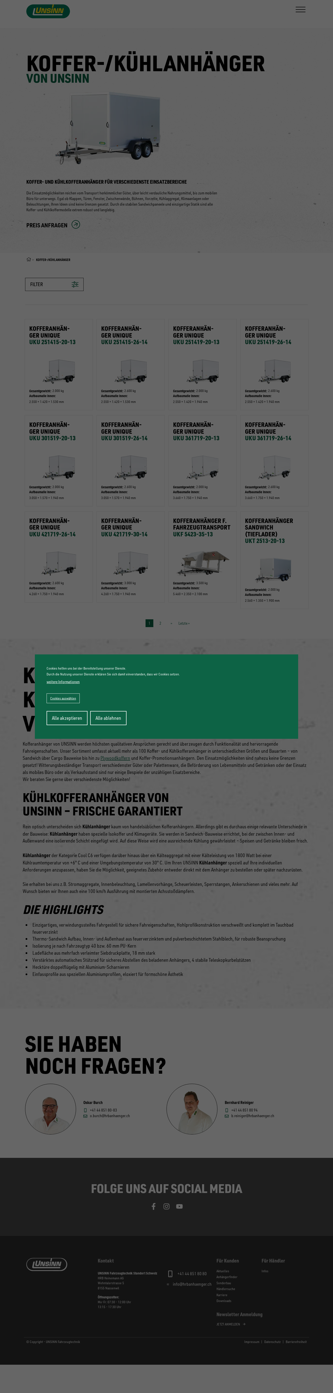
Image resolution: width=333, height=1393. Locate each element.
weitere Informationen (63, 681)
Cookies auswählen (63, 698)
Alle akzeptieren (67, 718)
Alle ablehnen (108, 718)
